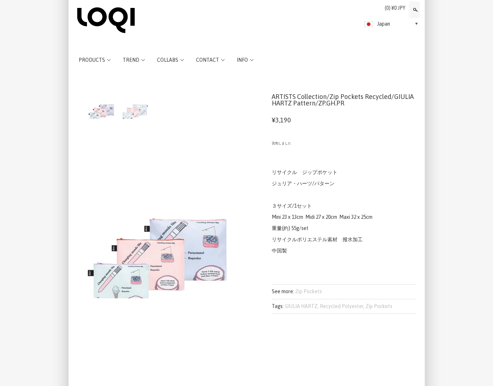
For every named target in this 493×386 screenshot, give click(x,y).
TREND (131, 60)
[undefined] (160, 223)
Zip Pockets (308, 291)
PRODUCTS (92, 60)
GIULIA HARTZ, (302, 306)
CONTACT (207, 60)
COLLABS (167, 60)
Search (414, 10)
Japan (383, 24)
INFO (242, 60)
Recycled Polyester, (342, 306)
